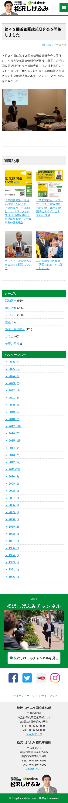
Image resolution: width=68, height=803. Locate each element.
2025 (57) (12, 369)
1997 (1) (12, 540)
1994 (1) (12, 555)
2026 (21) (12, 361)
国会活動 (10, 307)
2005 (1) (12, 512)
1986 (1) (12, 576)
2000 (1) (12, 519)
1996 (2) (12, 548)
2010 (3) (12, 476)
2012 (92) (12, 462)
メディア (10, 315)
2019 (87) (12, 411)
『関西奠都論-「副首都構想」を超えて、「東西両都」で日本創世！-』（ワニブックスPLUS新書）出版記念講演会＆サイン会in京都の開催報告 (18, 211)
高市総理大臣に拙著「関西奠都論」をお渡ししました (49, 264)
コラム (9, 336)
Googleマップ (34, 734)
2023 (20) (12, 383)
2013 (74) (12, 455)
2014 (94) (12, 447)
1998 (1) (12, 533)
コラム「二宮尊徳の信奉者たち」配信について (18, 264)
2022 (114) (13, 390)
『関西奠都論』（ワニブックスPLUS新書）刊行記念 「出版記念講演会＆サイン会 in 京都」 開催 (49, 207)
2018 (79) (12, 419)
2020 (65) (12, 404)
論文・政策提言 (15, 329)
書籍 (8, 322)
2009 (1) (12, 483)
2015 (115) (13, 440)
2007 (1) (12, 498)
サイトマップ (49, 695)
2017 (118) (13, 426)
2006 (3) (12, 505)
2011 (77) (12, 469)
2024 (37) (12, 376)
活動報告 (46, 45)
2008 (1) (12, 490)
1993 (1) (12, 562)
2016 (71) (12, 433)
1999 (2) (12, 526)
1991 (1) (12, 569)
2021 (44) (12, 397)
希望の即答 (12, 343)
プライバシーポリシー (24, 695)
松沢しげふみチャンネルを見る (36, 658)
